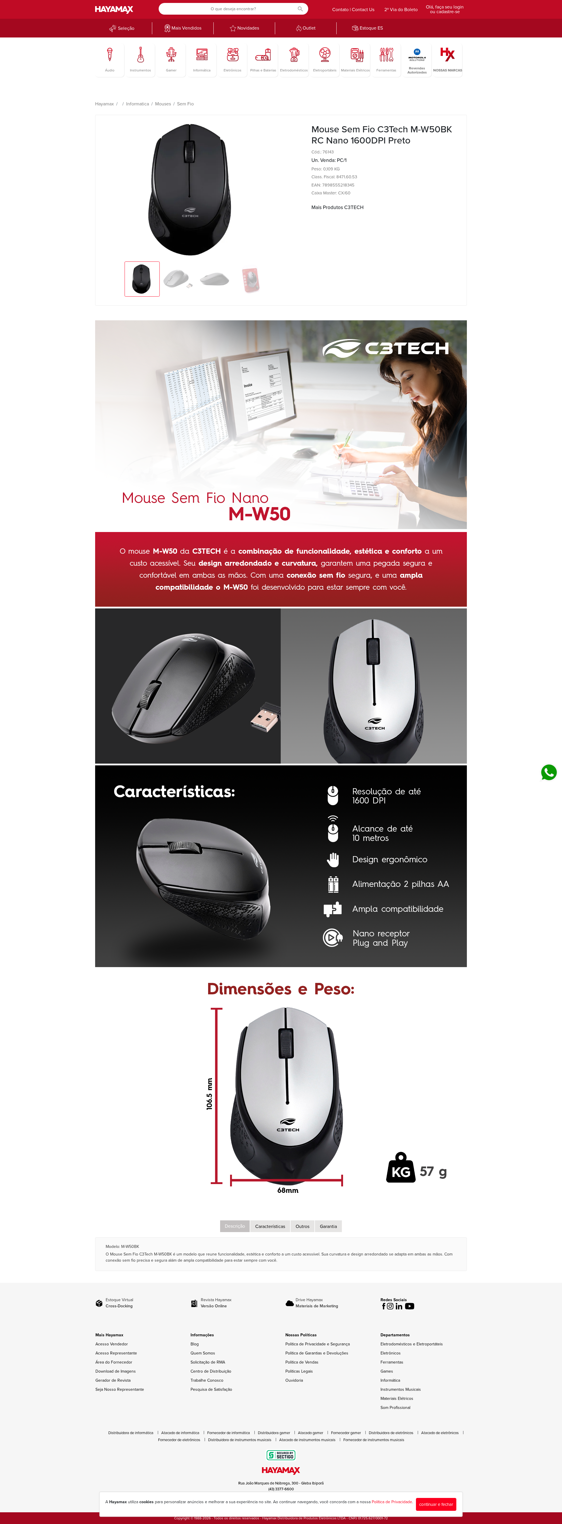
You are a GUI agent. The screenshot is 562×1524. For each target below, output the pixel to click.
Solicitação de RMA (208, 1362)
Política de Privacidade (392, 1501)
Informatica (137, 104)
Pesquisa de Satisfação (211, 1389)
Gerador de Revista (113, 1380)
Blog (195, 1344)
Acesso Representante (116, 1353)
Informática (390, 1380)
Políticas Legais (299, 1371)
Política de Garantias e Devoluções (316, 1353)
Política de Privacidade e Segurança (317, 1344)
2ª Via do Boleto (401, 10)
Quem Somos (203, 1353)
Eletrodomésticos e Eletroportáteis (412, 1344)
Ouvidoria (294, 1380)
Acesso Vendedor (111, 1344)
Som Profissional (395, 1407)
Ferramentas (392, 1362)
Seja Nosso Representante (119, 1389)
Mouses (163, 104)
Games (387, 1371)
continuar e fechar (436, 1504)
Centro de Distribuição (211, 1371)
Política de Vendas (301, 1362)
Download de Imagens (115, 1371)
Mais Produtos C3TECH (337, 207)
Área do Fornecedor (113, 1362)
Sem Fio (185, 104)
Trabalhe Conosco (207, 1380)
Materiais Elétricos (397, 1398)
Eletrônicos (391, 1353)
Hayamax (104, 104)
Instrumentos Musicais (401, 1389)
